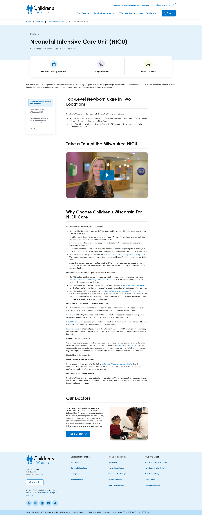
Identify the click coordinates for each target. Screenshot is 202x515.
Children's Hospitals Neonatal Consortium (123, 291)
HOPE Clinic (71, 315)
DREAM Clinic (72, 322)
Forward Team (72, 329)
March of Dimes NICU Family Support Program (124, 254)
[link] (117, 5)
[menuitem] (41, 103)
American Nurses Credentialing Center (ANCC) (90, 279)
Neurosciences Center (127, 345)
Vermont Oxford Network (134, 285)
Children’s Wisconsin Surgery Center (117, 364)
